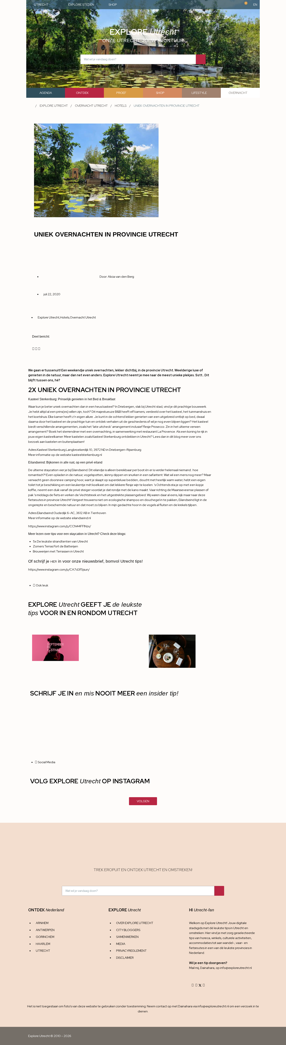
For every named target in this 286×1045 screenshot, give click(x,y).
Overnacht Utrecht (91, 106)
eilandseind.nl (81, 518)
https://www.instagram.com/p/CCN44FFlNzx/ (59, 526)
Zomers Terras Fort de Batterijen (55, 546)
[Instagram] (192, 985)
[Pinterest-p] (203, 985)
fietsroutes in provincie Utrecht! (49, 500)
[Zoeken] (201, 59)
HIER (53, 561)
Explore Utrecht (54, 106)
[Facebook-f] (196, 985)
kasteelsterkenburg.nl (87, 455)
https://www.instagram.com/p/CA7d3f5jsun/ (59, 569)
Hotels (120, 106)
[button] (33, 348)
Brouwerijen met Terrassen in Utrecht (58, 551)
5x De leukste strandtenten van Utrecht (60, 541)
